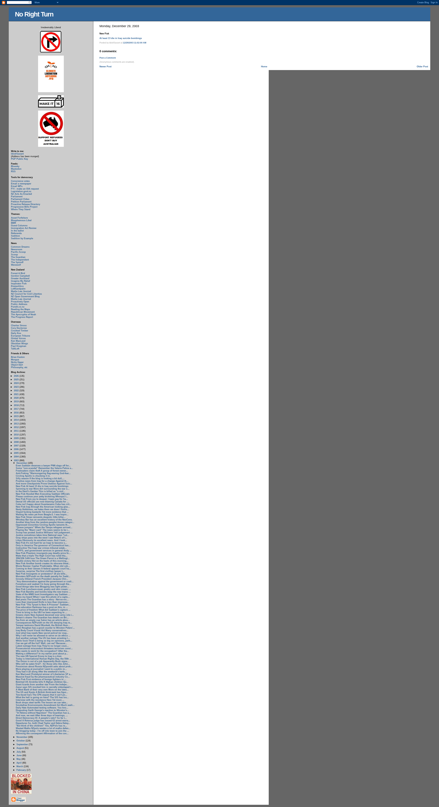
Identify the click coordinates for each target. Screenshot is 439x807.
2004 (16, 456)
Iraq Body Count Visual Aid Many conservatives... (42, 630)
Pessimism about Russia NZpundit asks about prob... (44, 666)
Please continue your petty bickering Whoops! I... (42, 496)
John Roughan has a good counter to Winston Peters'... (45, 628)
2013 (16, 423)
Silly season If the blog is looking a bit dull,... (40, 478)
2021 (16, 394)
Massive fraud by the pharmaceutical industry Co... (43, 676)
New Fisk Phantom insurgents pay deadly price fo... (43, 553)
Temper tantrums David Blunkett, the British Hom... (43, 625)
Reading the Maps (20, 309)
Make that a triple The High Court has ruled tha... (41, 555)
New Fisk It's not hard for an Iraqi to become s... (41, 543)
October (21, 740)
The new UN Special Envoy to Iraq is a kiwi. (39, 656)
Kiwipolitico (17, 286)
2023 (16, 387)
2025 (16, 379)
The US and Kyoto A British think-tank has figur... (42, 692)
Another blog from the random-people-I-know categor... (45, 522)
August (20, 748)
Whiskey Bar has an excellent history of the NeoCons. (44, 519)
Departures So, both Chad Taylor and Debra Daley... (43, 723)
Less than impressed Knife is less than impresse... (42, 602)
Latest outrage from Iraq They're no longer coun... (42, 646)
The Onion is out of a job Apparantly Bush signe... (42, 661)
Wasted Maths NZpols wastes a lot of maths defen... (43, 728)
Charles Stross (19, 325)
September (22, 744)
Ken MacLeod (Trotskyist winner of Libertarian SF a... (44, 674)
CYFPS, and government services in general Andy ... (44, 550)
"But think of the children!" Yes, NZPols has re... (41, 725)
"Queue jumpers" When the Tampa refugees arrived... (44, 527)
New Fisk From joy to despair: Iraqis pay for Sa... (42, 499)
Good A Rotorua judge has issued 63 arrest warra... (43, 720)
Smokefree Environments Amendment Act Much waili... (45, 705)
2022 (16, 390)
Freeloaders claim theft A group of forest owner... (42, 470)
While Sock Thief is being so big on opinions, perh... (44, 640)
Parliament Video (20, 199)
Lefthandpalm (18, 288)
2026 (16, 376)
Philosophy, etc (19, 367)
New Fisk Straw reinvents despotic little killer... (41, 517)
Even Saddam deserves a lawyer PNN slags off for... (43, 465)
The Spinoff (17, 262)
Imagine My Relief (20, 281)
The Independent (20, 259)
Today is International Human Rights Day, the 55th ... (44, 658)
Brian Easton (18, 357)
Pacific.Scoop (18, 252)
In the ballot (17, 230)
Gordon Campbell (20, 276)
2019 (16, 401)
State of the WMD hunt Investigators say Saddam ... (43, 594)
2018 (16, 405)
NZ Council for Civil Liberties (26, 294)
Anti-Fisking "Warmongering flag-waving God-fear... (43, 473)
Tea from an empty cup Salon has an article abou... (43, 620)
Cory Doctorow (19, 328)
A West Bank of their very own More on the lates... (42, 689)
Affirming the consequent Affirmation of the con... (42, 733)
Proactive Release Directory (25, 204)
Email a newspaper (21, 183)
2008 (16, 442)
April (19, 762)
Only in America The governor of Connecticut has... (43, 545)
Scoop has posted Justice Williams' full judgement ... (44, 532)
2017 (16, 409)
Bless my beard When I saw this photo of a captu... (43, 597)
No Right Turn (34, 14)
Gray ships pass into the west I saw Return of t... (41, 537)
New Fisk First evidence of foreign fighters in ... (41, 679)
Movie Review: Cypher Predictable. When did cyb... (43, 566)
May (18, 759)
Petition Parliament (21, 201)
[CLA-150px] (51, 91)
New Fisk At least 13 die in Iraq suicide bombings (42, 486)
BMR (13, 223)
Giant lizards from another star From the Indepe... (42, 684)
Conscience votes (20, 181)
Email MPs (16, 186)
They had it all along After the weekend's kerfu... (41, 671)
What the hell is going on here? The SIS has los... (42, 697)
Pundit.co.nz (18, 306)
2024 (16, 383)
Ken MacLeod (18, 341)
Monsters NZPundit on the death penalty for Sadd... (43, 576)
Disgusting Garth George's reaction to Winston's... (42, 710)
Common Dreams (20, 247)
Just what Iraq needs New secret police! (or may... (42, 633)
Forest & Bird (18, 273)
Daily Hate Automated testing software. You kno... (42, 707)
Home (264, 66)
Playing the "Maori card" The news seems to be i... (43, 530)
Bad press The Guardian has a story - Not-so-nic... (42, 599)
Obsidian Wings (19, 343)
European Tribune (20, 335)
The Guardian (18, 257)
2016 (16, 412)
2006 (16, 449)
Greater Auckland (20, 278)
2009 (16, 438)
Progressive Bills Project (24, 207)
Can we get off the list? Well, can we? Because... (41, 643)
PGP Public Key (19, 159)
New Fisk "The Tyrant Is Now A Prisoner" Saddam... (43, 604)
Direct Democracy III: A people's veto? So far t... (41, 718)
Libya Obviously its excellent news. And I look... (41, 540)
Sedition (15, 236)
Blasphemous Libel (21, 220)
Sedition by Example (22, 238)
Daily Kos (16, 333)
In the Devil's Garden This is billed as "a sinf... (40, 491)
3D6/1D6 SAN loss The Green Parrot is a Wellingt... (43, 558)
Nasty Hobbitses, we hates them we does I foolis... (42, 509)
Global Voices (18, 338)
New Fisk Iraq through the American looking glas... (43, 506)
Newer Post (105, 66)
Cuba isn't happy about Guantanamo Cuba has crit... (43, 504)
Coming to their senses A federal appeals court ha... (43, 568)
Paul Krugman (18, 346)
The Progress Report (22, 317)
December (22, 463)
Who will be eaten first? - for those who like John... (43, 664)
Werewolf (16, 265)
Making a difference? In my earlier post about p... (42, 653)
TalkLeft (15, 348)
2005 (16, 453)
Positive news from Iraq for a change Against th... (42, 481)
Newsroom (16, 249)
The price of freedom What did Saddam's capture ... (43, 610)
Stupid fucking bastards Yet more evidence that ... (42, 512)
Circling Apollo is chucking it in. (33, 476)
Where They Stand (20, 209)
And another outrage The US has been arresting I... (43, 638)
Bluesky (15, 166)
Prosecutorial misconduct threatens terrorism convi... (44, 648)
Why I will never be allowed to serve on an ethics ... (43, 635)
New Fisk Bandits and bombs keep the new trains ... (43, 591)
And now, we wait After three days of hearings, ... (42, 715)
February (21, 770)
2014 (16, 420)
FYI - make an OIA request (25, 188)
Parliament (16, 196)
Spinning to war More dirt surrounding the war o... (42, 488)
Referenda (16, 233)
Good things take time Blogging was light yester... (42, 586)
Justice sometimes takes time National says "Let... (42, 535)
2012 (16, 427)
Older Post (422, 66)
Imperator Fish (19, 283)
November (22, 737)
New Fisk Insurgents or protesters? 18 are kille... (41, 573)
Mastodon (16, 169)
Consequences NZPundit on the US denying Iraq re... (44, 622)
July (19, 752)
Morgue (15, 359)
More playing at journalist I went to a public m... (41, 669)
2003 (16, 460)
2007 (16, 445)
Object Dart (17, 364)
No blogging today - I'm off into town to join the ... (42, 731)
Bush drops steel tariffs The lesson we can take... (42, 702)
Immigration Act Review (23, 228)
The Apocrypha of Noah (23, 314)
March (20, 766)
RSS (13, 171)
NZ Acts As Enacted (21, 194)
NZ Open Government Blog (25, 296)
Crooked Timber (19, 330)
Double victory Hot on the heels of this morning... (42, 561)
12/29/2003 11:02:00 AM (134, 43)
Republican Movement (23, 312)
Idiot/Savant (17, 153)
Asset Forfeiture (19, 218)
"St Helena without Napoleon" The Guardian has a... (43, 713)
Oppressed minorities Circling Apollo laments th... (42, 525)
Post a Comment (107, 58)
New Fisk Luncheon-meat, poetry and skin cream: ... (43, 589)
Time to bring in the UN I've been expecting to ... (41, 612)
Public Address (19, 304)
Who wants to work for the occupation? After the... (42, 651)
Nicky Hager (17, 362)
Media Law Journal (21, 291)
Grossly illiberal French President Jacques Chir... (42, 579)
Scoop (14, 254)
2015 (16, 416)
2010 (16, 434)
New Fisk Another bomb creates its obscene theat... (43, 563)
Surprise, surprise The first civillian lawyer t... (40, 571)
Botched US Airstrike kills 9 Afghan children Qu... (42, 682)
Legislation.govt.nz (21, 191)
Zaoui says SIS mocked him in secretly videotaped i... (44, 687)
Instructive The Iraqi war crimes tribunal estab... (41, 548)
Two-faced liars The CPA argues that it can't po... (41, 695)
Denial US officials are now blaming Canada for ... (42, 501)
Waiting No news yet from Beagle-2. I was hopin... (42, 514)
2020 (16, 398)
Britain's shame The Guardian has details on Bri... (42, 617)
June (19, 755)
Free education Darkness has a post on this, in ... (42, 607)
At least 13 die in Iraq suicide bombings (120, 38)
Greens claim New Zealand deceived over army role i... (45, 615)
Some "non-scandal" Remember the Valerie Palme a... (44, 468)
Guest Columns (19, 225)
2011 (16, 431)
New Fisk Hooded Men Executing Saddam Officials (43, 494)
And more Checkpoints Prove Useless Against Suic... (44, 483)
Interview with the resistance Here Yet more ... (40, 700)
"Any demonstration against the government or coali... (45, 581)
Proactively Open (20, 301)
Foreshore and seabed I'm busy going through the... (43, 584)
